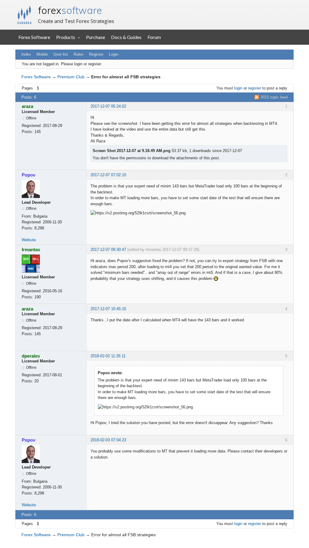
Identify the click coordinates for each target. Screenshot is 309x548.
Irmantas (31, 249)
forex (70, 10)
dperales (31, 355)
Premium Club (70, 76)
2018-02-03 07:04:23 (108, 440)
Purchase (95, 37)
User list (60, 54)
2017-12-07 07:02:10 (108, 175)
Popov (28, 174)
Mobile (42, 54)
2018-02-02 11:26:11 (108, 356)
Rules (79, 54)
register (254, 88)
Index (26, 54)
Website (29, 240)
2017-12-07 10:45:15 (108, 308)
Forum (154, 37)
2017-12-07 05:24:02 (108, 106)
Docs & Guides (126, 37)
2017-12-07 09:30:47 (108, 249)
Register (96, 54)
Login (113, 54)
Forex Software (34, 37)
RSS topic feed (274, 97)
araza (27, 106)
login (238, 88)
